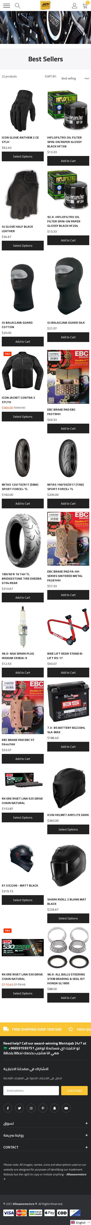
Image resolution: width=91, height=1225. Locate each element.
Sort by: (51, 76)
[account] (74, 5)
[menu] (6, 5)
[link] (7, 1108)
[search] (17, 6)
